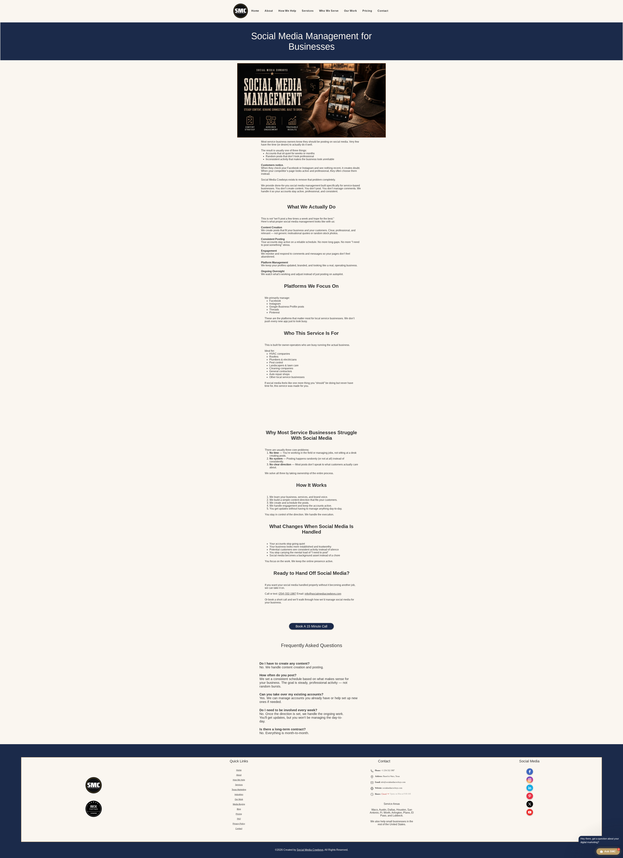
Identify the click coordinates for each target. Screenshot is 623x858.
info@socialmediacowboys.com (323, 593)
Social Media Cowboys (310, 849)
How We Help (239, 780)
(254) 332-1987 (287, 593)
